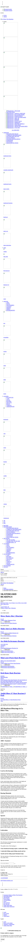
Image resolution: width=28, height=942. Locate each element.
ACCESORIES (7, 554)
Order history (6, 916)
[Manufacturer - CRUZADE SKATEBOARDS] (16, 112)
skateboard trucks (7, 184)
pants (4, 365)
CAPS (7, 398)
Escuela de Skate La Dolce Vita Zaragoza (12, 895)
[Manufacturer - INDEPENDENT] (14, 116)
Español (10, 10)
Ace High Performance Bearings (13, 641)
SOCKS (8, 400)
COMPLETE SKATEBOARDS (13, 135)
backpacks (5, 419)
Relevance (3, 602)
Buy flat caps (6, 904)
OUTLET (5, 567)
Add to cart (7, 621)
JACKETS (8, 306)
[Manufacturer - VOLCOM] (13, 127)
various (5, 504)
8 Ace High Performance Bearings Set (9, 648)
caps (4, 433)
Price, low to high (23, 602)
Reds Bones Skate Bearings (10, 673)
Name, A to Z (9, 602)
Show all (7, 606)
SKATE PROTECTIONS (12, 143)
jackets (5, 351)
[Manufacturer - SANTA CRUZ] (14, 121)
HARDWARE (9, 140)
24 (2, 606)
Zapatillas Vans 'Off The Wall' (13, 541)
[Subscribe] (14, 863)
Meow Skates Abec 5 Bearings (12, 616)
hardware (5, 217)
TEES (7, 302)
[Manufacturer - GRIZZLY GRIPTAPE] (15, 113)
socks (4, 447)
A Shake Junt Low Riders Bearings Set (9, 633)
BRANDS (5, 525)
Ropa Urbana (6, 898)
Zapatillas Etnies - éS (11, 542)
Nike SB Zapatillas (10, 539)
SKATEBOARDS (7, 526)
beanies (5, 461)
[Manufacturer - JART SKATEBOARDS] (16, 117)
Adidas (5, 251)
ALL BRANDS (15, 130)
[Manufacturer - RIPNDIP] (12, 120)
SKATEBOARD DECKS (12, 133)
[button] (4, 21)
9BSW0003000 (4, 677)
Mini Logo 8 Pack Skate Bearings (13, 658)
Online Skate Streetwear (8, 906)
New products (6, 902)
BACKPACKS (9, 397)
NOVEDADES (7, 565)
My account (6, 913)
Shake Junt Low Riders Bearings (13, 629)
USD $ (5, 16)
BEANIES (8, 401)
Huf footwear (6, 270)
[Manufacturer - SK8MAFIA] (13, 122)
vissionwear (6, 518)
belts (4, 490)
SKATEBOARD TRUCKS (12, 136)
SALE (4, 901)
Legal (4, 921)
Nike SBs (5, 256)
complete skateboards (8, 170)
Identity (5, 914)
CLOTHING (6, 543)
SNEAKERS (6, 538)
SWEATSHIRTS (10, 305)
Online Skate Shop (7, 905)
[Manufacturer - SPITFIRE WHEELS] (15, 123)
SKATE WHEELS (10, 137)
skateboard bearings (7, 203)
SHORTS (8, 307)
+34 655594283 (4, 878)
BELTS (8, 404)
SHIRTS (8, 309)
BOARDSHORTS (10, 310)
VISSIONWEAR (10, 406)
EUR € (5, 15)
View (2, 701)
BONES (2, 676)
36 (4, 606)
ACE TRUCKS (4, 644)
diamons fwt (6, 284)
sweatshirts (5, 337)
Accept (2, 939)
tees (4, 323)
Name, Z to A (15, 602)
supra (4, 298)
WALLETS (9, 402)
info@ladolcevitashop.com (7, 880)
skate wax (5, 231)
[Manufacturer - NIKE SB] (12, 118)
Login (4, 912)
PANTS (8, 304)
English (10, 9)
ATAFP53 (3, 645)
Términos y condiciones (8, 924)
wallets (5, 475)
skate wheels (6, 189)
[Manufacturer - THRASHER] (13, 125)
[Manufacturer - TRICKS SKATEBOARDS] (16, 126)
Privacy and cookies (8, 923)
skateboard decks (7, 155)
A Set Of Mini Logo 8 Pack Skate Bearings (10, 663)
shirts (4, 379)
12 (1, 606)
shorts (4, 393)
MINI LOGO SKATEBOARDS (8, 660)
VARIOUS (8, 405)
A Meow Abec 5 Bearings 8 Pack (8, 620)
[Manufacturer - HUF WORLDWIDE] (15, 114)
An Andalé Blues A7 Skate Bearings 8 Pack (11, 699)
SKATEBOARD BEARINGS (13, 139)
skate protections (7, 245)
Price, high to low (5, 604)
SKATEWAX (9, 141)
